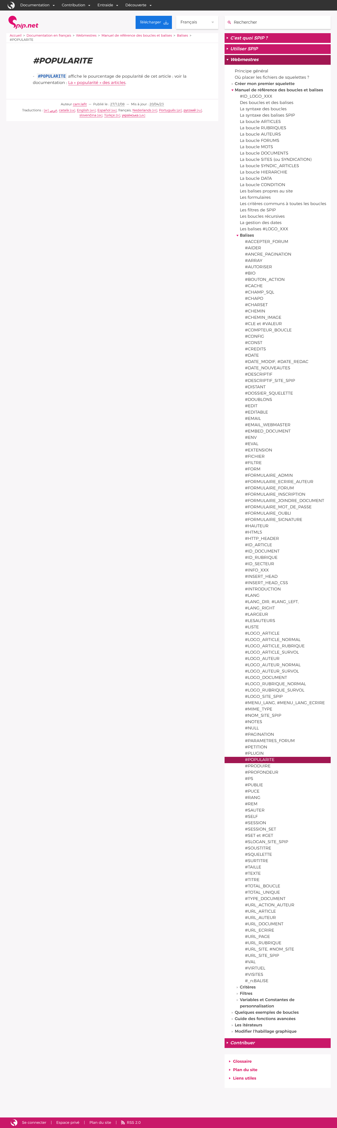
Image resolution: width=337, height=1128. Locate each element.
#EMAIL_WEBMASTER (267, 425)
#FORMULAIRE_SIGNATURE (273, 520)
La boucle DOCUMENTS (264, 153)
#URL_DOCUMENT (264, 924)
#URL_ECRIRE (259, 930)
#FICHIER (255, 457)
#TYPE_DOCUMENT (265, 899)
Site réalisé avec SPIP (14, 1122)
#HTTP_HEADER (262, 539)
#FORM (252, 469)
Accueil (16, 35)
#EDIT (251, 406)
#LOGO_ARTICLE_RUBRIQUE (275, 646)
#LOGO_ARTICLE (262, 634)
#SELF (251, 817)
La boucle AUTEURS (260, 134)
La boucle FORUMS (259, 141)
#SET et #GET (259, 836)
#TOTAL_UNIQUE (262, 893)
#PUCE (252, 791)
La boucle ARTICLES (260, 122)
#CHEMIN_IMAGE (263, 318)
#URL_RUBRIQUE (263, 943)
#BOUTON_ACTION (265, 280)
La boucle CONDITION (262, 185)
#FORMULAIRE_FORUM (269, 488)
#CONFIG (254, 337)
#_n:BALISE (256, 981)
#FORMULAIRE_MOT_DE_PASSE (278, 507)
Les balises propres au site (266, 191)
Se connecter (34, 1123)
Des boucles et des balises (266, 103)
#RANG (252, 798)
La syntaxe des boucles (263, 109)
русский (190, 110)
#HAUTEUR (257, 526)
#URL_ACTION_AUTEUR (269, 905)
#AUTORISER (258, 267)
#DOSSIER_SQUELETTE (269, 393)
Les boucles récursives (262, 217)
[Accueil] (23, 22)
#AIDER (253, 248)
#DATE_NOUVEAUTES (267, 368)
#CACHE (253, 286)
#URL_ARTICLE (260, 912)
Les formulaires (255, 198)
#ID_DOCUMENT (262, 551)
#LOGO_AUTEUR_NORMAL (272, 665)
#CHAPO (254, 299)
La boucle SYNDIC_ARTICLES (269, 166)
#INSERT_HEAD (261, 577)
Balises (182, 35)
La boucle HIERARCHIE (263, 172)
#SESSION (255, 823)
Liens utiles (244, 1078)
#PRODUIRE (257, 766)
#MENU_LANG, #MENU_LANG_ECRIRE (285, 703)
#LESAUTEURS (260, 621)
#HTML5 (253, 532)
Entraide (105, 5)
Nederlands (141, 110)
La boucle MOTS (256, 147)
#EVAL (251, 444)
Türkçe (109, 115)
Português (167, 110)
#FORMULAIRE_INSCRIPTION (275, 495)
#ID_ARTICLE (258, 545)
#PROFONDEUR (261, 773)
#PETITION (256, 747)
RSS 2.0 (134, 1123)
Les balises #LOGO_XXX (264, 229)
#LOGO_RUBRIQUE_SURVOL (274, 690)
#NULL (252, 728)
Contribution (73, 5)
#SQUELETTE (258, 855)
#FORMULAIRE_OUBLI (268, 513)
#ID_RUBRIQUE (261, 558)
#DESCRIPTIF (258, 374)
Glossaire (242, 1062)
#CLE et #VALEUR (263, 324)
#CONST (253, 343)
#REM (251, 804)
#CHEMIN (255, 311)
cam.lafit (80, 104)
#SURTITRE (256, 861)
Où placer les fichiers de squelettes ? (272, 78)
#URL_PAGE (257, 937)
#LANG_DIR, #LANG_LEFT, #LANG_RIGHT (272, 605)
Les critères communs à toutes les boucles (283, 204)
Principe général (251, 71)
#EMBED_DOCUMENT (268, 431)
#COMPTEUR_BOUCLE (268, 330)
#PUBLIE (254, 785)
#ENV (251, 438)
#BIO (250, 273)
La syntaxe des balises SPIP (267, 115)
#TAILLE (253, 867)
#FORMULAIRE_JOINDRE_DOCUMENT (284, 501)
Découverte (135, 5)
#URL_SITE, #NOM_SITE (269, 949)
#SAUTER (255, 810)
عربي (53, 110)
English (83, 110)
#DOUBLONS (258, 400)
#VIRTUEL (255, 968)
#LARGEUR (256, 615)
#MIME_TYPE (258, 709)
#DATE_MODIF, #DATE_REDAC (276, 362)
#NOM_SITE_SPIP (263, 716)
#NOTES (253, 722)
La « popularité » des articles (96, 83)
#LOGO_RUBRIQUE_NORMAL (275, 684)
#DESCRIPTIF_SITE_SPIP (270, 381)
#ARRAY (253, 261)
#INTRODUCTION (263, 589)
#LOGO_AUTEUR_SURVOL (272, 671)
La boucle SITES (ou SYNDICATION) (275, 160)
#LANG (252, 596)
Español (103, 110)
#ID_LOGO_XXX (256, 97)
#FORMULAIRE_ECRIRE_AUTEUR (279, 482)
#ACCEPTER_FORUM (266, 242)
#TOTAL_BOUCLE (262, 886)
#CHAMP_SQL (259, 292)
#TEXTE (253, 874)
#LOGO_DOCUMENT (266, 678)
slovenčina (88, 115)
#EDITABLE (256, 412)
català (64, 110)
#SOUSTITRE (258, 848)
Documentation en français (49, 35)
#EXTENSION (258, 450)
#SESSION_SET (260, 829)
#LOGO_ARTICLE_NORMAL (272, 640)
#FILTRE (253, 463)
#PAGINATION (259, 735)
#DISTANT (255, 387)
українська (130, 115)
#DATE (252, 356)
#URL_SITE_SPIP (262, 956)
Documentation (34, 5)
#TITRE (252, 880)
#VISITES (254, 975)
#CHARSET (256, 305)
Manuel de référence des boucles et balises (136, 35)
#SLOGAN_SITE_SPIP (266, 842)
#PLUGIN (254, 754)
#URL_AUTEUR (260, 918)
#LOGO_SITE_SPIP (264, 697)
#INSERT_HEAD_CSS (266, 583)
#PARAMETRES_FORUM (270, 741)
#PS (249, 779)
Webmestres (86, 35)
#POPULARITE (259, 760)
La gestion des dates (260, 223)
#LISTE (252, 627)
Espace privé (68, 1123)
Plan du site (245, 1070)
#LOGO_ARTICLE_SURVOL (272, 652)
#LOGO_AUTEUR (262, 659)
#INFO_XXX (257, 570)
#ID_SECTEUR (259, 564)
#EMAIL (253, 419)
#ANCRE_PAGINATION (268, 254)
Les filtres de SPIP (258, 210)
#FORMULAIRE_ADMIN (269, 476)
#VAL (250, 962)
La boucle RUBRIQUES (263, 128)
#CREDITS (255, 349)
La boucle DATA (256, 179)
